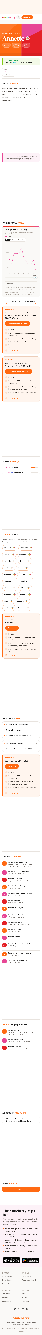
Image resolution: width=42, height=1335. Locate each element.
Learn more (13, 350)
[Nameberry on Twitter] (15, 1308)
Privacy (24, 1328)
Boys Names (7, 1280)
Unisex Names (8, 1284)
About (24, 1297)
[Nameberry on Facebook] (19, 1308)
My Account (7, 1301)
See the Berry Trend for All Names (21, 301)
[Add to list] (28, 38)
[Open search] (18, 17)
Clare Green (8, 33)
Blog (23, 1293)
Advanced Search (29, 1280)
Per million (21, 240)
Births (14, 240)
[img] (21, 259)
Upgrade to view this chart (19, 371)
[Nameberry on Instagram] (27, 1308)
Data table (10, 284)
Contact (25, 1301)
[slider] (34, 277)
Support (21, 1331)
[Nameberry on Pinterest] (23, 1308)
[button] (21, 1189)
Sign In (5, 1297)
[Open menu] (37, 17)
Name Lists (26, 1276)
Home (4, 22)
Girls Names (7, 1276)
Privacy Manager (34, 1328)
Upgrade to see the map (17, 324)
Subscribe (27, 17)
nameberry (21, 1318)
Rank (7, 240)
